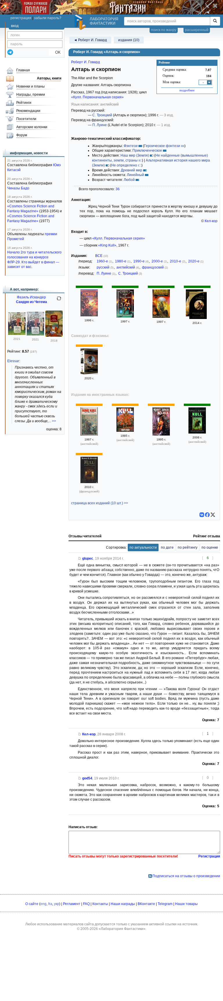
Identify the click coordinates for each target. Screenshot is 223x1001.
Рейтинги (23, 103)
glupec (87, 558)
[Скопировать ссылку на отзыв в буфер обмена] (79, 558)
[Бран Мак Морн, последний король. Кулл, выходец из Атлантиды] (198, 306)
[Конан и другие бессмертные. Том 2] (89, 315)
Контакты (100, 904)
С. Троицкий (102, 115)
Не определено (124, 165)
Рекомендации (28, 111)
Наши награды (123, 904)
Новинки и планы (30, 86)
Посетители (26, 119)
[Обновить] (58, 301)
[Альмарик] (89, 373)
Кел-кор (211, 221)
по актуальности (143, 547)
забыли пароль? (47, 18)
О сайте (31, 904)
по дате (167, 547)
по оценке (210, 547)
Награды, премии (30, 95)
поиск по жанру (163, 30)
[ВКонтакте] (201, 514)
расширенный (196, 30)
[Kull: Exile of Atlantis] (197, 432)
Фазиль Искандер (31, 297)
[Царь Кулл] (161, 317)
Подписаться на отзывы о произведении (186, 876)
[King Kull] (89, 434)
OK (56, 52)
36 (118, 189)
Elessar (13, 361)
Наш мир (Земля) (135, 155)
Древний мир (131, 170)
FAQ (86, 904)
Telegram (165, 904)
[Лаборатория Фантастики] (81, 22)
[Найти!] (215, 21)
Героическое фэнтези (162, 146)
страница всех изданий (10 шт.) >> (99, 503)
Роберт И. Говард (85, 62)
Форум (21, 135)
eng (43, 904)
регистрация (20, 18)
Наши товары (186, 904)
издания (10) (128, 40)
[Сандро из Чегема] (54, 335)
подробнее (187, 90)
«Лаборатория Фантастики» (122, 929)
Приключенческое (147, 150)
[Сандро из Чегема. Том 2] (17, 334)
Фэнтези (131, 146)
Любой (129, 180)
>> (54, 421)
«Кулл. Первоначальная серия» (97, 97)
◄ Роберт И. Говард (90, 40)
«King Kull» (107, 245)
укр (56, 904)
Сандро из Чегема (31, 302)
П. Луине (99, 125)
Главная (23, 70)
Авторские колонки (31, 127)
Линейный (135, 175)
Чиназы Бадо (18, 188)
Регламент (71, 904)
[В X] (213, 514)
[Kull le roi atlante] (89, 482)
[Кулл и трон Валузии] (125, 316)
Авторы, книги (49, 78)
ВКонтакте (146, 904)
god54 (87, 778)
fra (50, 904)
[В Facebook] (207, 514)
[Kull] (161, 434)
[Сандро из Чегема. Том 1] (35, 334)
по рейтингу (187, 547)
